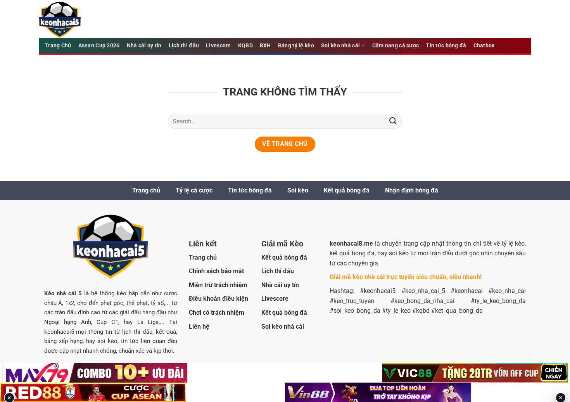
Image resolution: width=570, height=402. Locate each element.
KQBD (245, 45)
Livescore (218, 45)
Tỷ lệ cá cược (194, 190)
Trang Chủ (58, 45)
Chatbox (484, 45)
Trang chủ (146, 190)
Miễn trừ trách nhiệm (218, 285)
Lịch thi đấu (184, 45)
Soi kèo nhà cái (340, 45)
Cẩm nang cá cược (395, 45)
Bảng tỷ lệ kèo (296, 45)
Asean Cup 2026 (99, 45)
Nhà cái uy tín (144, 45)
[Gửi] (393, 121)
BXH (265, 45)
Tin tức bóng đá (446, 45)
